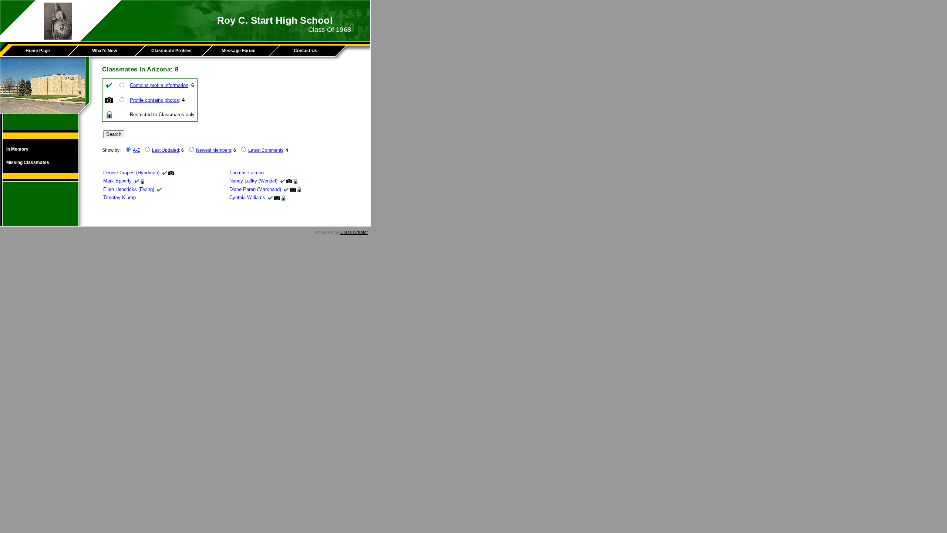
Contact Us (305, 50)
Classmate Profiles (171, 50)
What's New (104, 50)
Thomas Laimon (246, 172)
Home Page (38, 50)
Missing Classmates (27, 162)
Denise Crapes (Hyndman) (131, 172)
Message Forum (239, 50)
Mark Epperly (117, 181)
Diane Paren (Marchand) (255, 189)
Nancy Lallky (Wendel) (253, 181)
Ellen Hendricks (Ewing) (128, 189)
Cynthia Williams (247, 197)
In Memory (17, 149)
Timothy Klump (119, 197)
